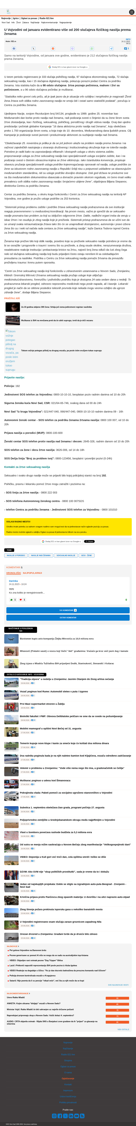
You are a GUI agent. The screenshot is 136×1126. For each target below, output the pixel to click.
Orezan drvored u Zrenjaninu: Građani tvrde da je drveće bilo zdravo (58, 934)
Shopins (68, 1060)
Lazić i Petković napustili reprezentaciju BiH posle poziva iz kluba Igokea (43, 965)
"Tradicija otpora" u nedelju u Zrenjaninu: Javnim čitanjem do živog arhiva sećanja (67, 679)
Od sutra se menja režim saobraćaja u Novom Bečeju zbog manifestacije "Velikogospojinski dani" (75, 844)
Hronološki (13, 573)
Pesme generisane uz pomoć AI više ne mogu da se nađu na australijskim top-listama (49, 955)
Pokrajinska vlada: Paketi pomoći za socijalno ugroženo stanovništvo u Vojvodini (66, 792)
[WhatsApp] (92, 48)
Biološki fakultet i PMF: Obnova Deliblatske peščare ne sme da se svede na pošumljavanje (71, 716)
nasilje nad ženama (40, 555)
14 (34, 938)
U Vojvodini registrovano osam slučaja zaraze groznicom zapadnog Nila (60, 921)
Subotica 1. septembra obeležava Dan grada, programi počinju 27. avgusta (62, 807)
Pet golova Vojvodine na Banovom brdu (28, 950)
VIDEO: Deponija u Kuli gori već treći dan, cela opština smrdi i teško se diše (63, 857)
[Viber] (72, 48)
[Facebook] (14, 48)
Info (13, 22)
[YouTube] (76, 1116)
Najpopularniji (32, 573)
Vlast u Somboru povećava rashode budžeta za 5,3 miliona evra (56, 832)
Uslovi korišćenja (68, 1096)
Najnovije (6, 18)
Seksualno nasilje (66, 555)
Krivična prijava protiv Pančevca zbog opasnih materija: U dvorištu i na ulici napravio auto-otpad (75, 897)
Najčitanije (35, 22)
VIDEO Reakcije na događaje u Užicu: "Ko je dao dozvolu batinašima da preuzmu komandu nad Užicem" (58, 970)
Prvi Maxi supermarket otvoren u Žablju (42, 704)
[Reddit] (53, 48)
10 (34, 747)
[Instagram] (54, 1116)
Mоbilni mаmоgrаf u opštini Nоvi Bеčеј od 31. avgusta (50, 728)
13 (34, 797)
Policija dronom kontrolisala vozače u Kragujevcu (33, 975)
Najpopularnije (66, 22)
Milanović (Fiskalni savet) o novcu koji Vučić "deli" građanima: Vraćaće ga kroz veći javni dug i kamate (74, 651)
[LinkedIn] (71, 1116)
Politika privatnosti (68, 1102)
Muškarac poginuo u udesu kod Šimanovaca (45, 780)
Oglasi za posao (29, 18)
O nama (68, 1072)
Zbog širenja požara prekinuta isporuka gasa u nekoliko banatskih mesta (61, 909)
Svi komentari (68, 610)
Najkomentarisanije (49, 22)
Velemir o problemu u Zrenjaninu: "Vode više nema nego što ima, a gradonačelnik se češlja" (72, 768)
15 (34, 720)
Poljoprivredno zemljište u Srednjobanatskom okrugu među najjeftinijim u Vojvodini (67, 820)
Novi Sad (6, 22)
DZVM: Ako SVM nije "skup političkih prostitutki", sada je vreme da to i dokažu (64, 871)
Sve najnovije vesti (118, 985)
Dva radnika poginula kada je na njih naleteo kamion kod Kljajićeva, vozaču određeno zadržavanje (75, 755)
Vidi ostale (123, 1029)
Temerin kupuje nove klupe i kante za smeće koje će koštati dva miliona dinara (64, 743)
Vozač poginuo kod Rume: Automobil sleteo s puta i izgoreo (54, 691)
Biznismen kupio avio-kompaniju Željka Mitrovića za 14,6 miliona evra (57, 638)
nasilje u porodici (16, 555)
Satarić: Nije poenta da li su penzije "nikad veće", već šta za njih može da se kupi (47, 980)
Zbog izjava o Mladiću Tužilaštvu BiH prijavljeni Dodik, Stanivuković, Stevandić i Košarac (67, 663)
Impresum (68, 1090)
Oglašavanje (68, 1078)
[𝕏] (33, 48)
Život (18, 22)
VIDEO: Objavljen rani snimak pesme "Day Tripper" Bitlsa (36, 960)
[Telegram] (111, 48)
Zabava (25, 22)
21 (34, 891)
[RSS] (81, 1116)
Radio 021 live (47, 18)
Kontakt (68, 1084)
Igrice (16, 18)
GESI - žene (86, 555)
